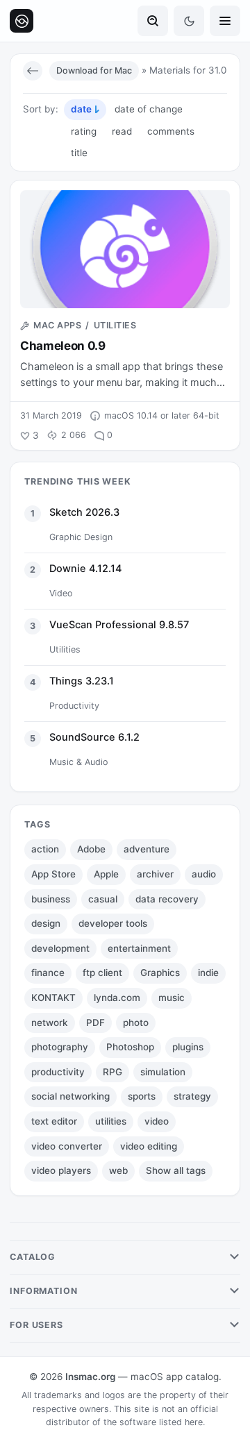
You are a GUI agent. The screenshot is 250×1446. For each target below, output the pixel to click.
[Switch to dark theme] (189, 21)
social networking (70, 1096)
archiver (155, 874)
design (45, 923)
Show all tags (176, 1170)
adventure (146, 849)
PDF (95, 1022)
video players (61, 1170)
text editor (54, 1121)
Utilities (115, 325)
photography (59, 1046)
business (50, 899)
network (49, 1022)
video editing (148, 1146)
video (156, 1121)
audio (204, 874)
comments (170, 131)
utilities (110, 1121)
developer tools (112, 923)
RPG (112, 1071)
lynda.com (117, 997)
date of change (149, 109)
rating (84, 131)
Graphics (160, 972)
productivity (58, 1071)
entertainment (139, 948)
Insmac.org (90, 1376)
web (118, 1170)
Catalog (33, 1257)
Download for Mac (94, 70)
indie (208, 972)
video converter (66, 1146)
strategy (192, 1096)
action (45, 849)
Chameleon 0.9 (63, 346)
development (60, 948)
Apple (106, 874)
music (171, 997)
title (79, 152)
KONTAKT (53, 997)
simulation (162, 1071)
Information (44, 1291)
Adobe (91, 849)
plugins (187, 1046)
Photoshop (130, 1046)
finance (48, 972)
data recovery (167, 899)
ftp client (102, 972)
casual (102, 899)
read (122, 131)
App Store (53, 874)
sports (142, 1096)
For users (36, 1325)
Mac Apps (57, 325)
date (81, 109)
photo (136, 1022)
